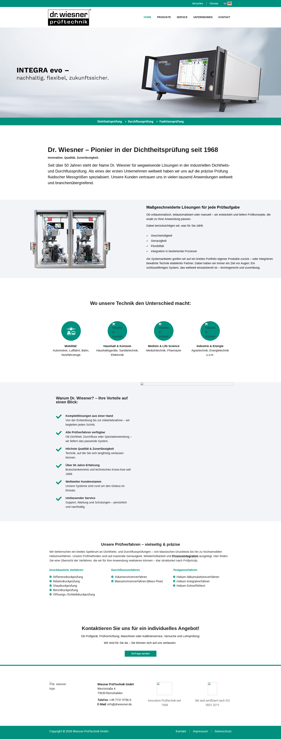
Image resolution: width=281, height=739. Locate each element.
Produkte (164, 17)
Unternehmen (203, 17)
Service (182, 17)
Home (147, 17)
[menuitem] (225, 3)
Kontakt (224, 17)
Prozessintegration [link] (185, 556)
